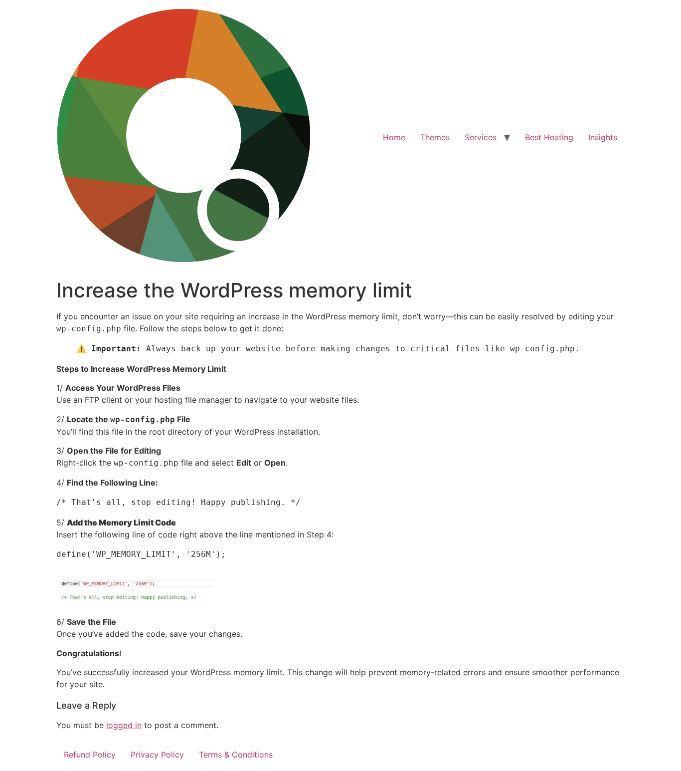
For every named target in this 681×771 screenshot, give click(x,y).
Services (481, 137)
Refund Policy (90, 755)
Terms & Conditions (236, 755)
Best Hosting (549, 137)
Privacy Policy (157, 755)
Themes (435, 137)
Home (394, 137)
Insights (602, 137)
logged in (124, 725)
